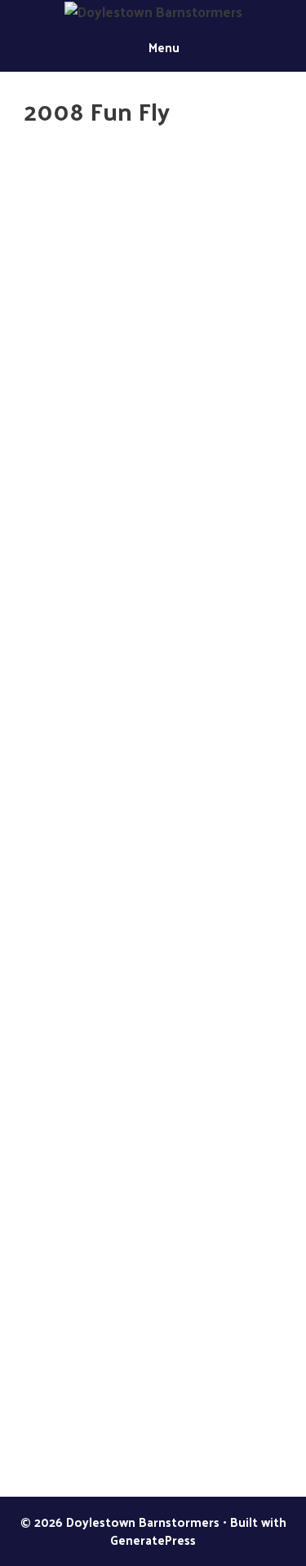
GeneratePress (153, 1540)
